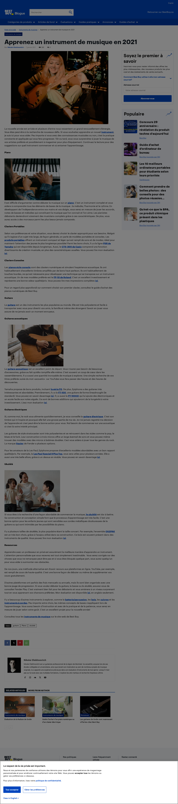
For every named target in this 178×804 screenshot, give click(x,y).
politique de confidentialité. (48, 780)
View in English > (11, 798)
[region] (89, 782)
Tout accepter (12, 789)
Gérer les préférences (34, 789)
